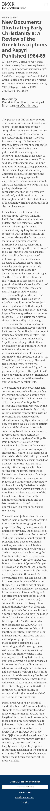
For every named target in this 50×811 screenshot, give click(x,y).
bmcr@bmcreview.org (24, 797)
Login (25, 802)
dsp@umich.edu (27, 105)
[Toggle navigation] (44, 6)
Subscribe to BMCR (25, 786)
